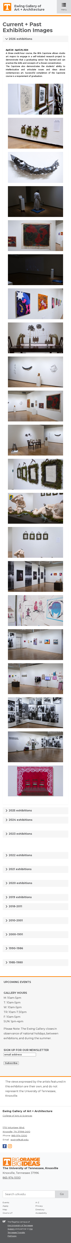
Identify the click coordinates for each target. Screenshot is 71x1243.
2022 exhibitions (20, 855)
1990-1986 (15, 948)
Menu (66, 7)
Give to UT (8, 1213)
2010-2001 (15, 920)
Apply (5, 1206)
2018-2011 (15, 906)
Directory (40, 1209)
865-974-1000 (12, 1177)
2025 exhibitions (20, 810)
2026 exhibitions (20, 38)
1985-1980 (15, 962)
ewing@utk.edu (20, 1139)
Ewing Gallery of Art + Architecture (29, 7)
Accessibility (41, 1213)
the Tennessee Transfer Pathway (20, 1232)
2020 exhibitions (20, 883)
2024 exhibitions (20, 819)
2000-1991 (15, 934)
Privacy (39, 1206)
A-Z (37, 1202)
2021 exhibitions (20, 869)
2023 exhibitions (20, 833)
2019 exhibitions (20, 897)
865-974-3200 (19, 1135)
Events (6, 1202)
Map (5, 1209)
